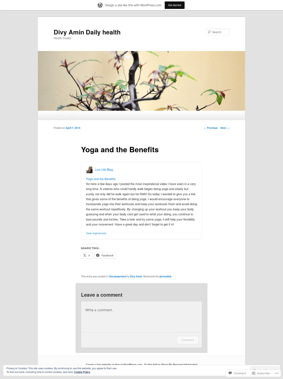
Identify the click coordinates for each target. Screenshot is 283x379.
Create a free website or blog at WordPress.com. (114, 364)
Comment (187, 340)
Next (225, 128)
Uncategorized (117, 276)
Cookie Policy (82, 372)
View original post (96, 233)
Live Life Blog (104, 169)
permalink (165, 276)
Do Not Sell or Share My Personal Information (170, 364)
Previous (211, 128)
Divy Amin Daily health (87, 31)
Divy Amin (136, 276)
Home (58, 115)
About (71, 115)
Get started (174, 5)
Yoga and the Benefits (101, 179)
